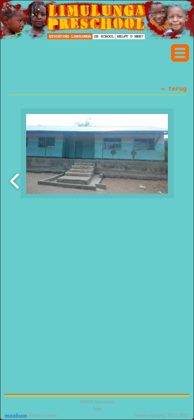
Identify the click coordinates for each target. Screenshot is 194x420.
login (97, 408)
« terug (173, 88)
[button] (180, 53)
